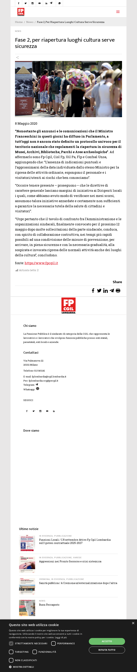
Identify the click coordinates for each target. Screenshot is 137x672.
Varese (77, 557)
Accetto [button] (107, 641)
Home (19, 22)
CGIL (85, 333)
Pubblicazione (63, 536)
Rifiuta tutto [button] (106, 649)
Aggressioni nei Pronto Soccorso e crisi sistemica (70, 561)
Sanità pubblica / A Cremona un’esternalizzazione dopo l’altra (78, 583)
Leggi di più (61, 637)
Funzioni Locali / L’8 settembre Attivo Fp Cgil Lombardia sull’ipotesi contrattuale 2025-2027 (75, 541)
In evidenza (46, 536)
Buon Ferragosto (49, 604)
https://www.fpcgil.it (41, 263)
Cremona (44, 579)
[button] (47, 666)
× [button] (133, 623)
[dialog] (68, 645)
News (29, 22)
